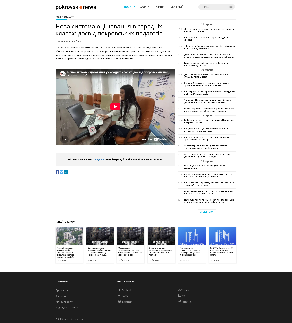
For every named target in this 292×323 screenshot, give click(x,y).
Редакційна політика (67, 307)
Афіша (160, 7)
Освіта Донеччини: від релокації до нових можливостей (204, 167)
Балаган (145, 7)
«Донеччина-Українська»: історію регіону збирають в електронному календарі (210, 47)
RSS (183, 295)
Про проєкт (62, 290)
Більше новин (207, 212)
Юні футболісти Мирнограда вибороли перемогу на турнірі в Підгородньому (209, 184)
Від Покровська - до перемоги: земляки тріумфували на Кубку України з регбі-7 (209, 93)
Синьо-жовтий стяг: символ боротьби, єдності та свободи (207, 38)
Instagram (127, 301)
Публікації (176, 7)
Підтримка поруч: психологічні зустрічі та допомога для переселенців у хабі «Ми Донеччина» (209, 201)
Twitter (125, 295)
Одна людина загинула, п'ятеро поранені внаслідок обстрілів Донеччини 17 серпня (209, 192)
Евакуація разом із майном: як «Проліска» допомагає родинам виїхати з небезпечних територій (209, 110)
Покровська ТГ (65, 16)
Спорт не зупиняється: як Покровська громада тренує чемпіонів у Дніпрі (206, 138)
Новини (129, 7)
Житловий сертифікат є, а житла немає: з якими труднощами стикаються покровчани (207, 84)
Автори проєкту (64, 301)
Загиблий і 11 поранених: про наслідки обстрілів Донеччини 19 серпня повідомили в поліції (207, 101)
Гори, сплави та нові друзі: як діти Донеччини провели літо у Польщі (206, 64)
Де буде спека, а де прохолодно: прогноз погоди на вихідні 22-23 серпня (209, 30)
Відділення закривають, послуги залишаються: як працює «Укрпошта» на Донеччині (208, 175)
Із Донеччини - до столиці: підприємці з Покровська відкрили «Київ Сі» (209, 121)
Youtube (185, 290)
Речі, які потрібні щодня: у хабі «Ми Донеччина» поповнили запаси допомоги (207, 130)
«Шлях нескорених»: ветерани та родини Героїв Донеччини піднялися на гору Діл (207, 155)
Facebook (127, 290)
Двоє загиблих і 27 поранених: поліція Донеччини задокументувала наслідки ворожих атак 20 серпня (209, 55)
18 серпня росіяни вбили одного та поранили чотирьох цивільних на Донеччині (206, 147)
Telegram (98, 159)
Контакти (61, 295)
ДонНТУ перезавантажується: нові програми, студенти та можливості (206, 75)
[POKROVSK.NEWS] (76, 6)
